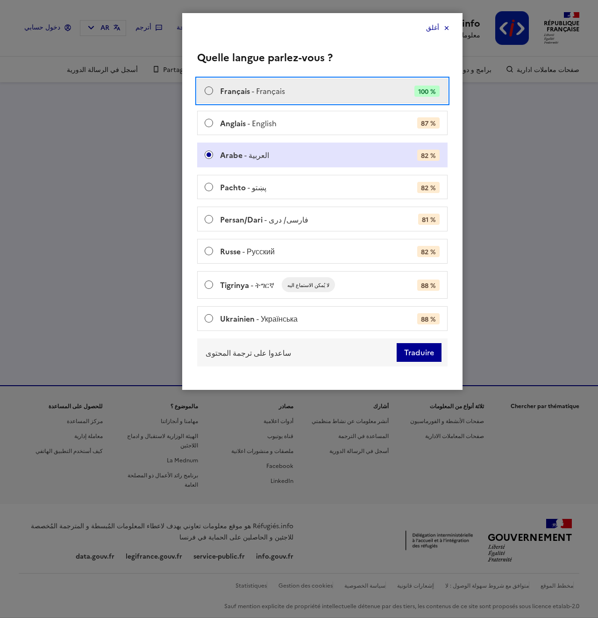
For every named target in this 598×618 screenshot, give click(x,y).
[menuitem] (322, 91)
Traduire (419, 352)
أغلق (432, 28)
